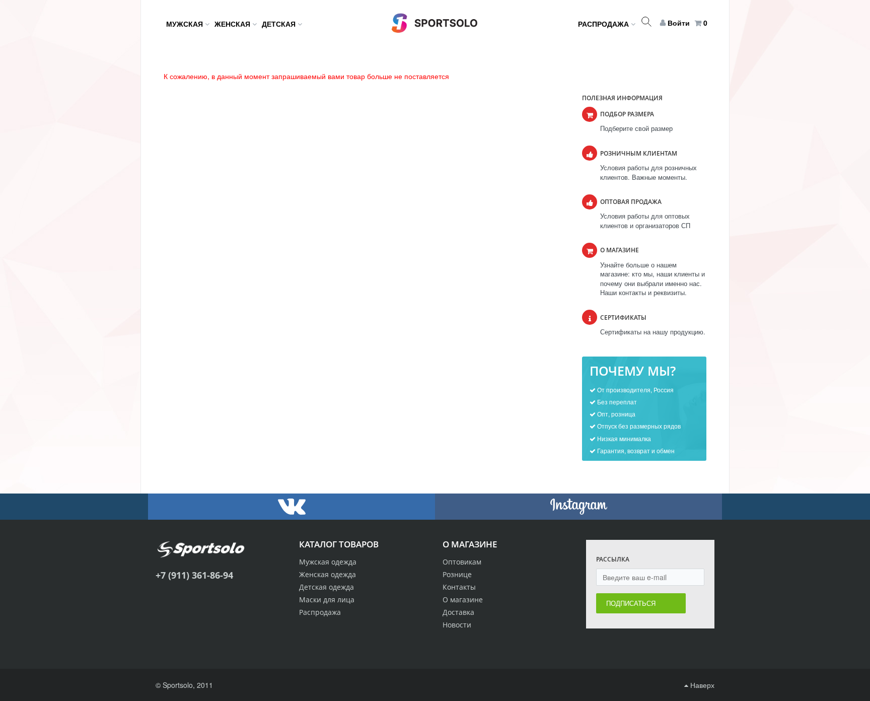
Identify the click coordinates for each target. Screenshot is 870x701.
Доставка (458, 612)
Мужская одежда (327, 562)
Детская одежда (326, 587)
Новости (457, 624)
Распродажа (320, 612)
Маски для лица (326, 599)
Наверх (701, 685)
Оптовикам (462, 562)
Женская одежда (327, 574)
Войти (679, 23)
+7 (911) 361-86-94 (194, 575)
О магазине (463, 599)
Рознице (457, 574)
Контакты (459, 587)
